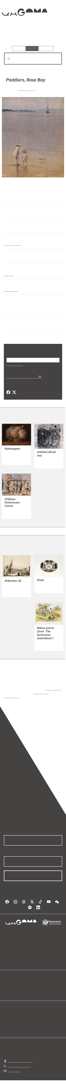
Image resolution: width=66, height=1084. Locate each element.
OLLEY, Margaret (13, 510)
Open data (9, 981)
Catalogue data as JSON (20, 377)
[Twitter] (14, 392)
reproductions (52, 685)
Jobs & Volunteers (18, 1077)
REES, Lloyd (11, 456)
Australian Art (12, 244)
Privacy (38, 1077)
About (37, 984)
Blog (36, 981)
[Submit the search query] (6, 58)
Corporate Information (35, 1081)
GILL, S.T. (42, 642)
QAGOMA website (14, 984)
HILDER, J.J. (26, 89)
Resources (46, 48)
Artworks (12, 36)
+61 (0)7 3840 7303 (19, 1058)
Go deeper (52, 36)
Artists (32, 36)
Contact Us (14, 1063)
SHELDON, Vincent (15, 585)
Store (7, 988)
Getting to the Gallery (20, 1053)
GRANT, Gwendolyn (48, 581)
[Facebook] (8, 392)
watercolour (11, 290)
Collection (24, 23)
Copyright (53, 1077)
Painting (8, 274)
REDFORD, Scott (46, 460)
